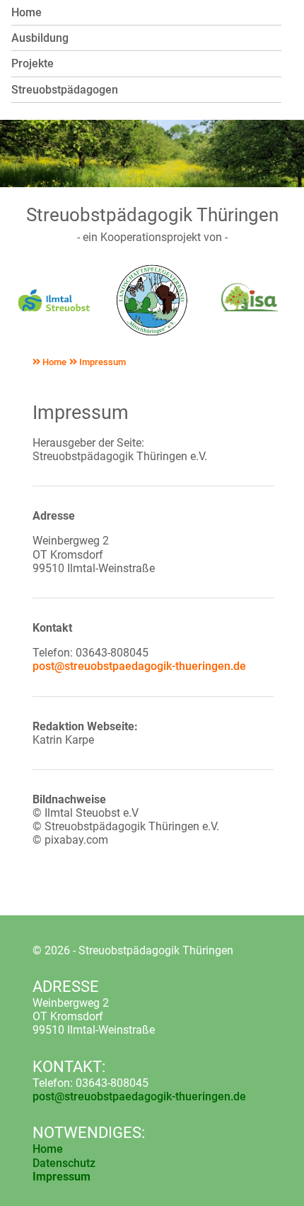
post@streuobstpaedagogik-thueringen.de (139, 666)
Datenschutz (64, 1163)
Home (53, 362)
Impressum (101, 362)
